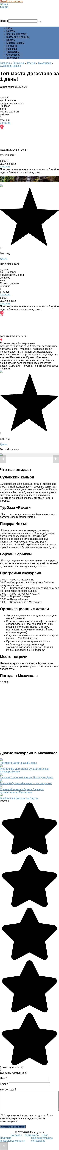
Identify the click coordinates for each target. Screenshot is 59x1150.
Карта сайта (32, 1135)
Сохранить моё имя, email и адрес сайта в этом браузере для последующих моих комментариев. (26, 1118)
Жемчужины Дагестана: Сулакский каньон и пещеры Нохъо (24, 770)
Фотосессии (13, 54)
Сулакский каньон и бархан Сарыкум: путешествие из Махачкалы (22, 791)
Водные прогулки (16, 33)
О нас (45, 1135)
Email (4, 1084)
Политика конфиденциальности (12, 1139)
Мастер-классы (15, 42)
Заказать (5, 166)
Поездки (11, 45)
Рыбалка (11, 48)
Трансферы (13, 51)
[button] (3, 459)
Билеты (10, 31)
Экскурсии (12, 57)
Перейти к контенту (11, 1)
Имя (3, 1078)
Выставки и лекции (17, 36)
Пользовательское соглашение (42, 1139)
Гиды (9, 28)
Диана (3, 258)
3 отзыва (5, 123)
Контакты (16, 1135)
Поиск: (4, 21)
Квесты (10, 39)
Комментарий (8, 1089)
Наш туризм (8, 9)
